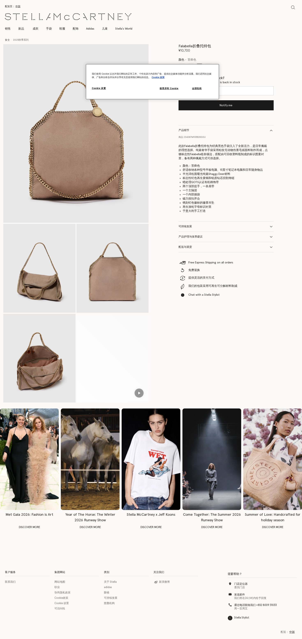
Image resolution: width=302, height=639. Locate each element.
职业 (57, 587)
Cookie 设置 (61, 603)
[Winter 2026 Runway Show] (90, 459)
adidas (108, 587)
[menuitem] (21, 29)
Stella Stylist (241, 617)
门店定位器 (241, 584)
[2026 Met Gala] (29, 459)
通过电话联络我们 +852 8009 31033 (255, 605)
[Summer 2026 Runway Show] (211, 459)
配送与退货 (185, 247)
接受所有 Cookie (169, 88)
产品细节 (184, 130)
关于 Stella (110, 582)
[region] (152, 81)
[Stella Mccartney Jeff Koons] (151, 459)
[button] (76, 133)
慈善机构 (109, 603)
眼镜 (106, 592)
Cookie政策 (61, 598)
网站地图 (59, 582)
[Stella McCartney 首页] (68, 16)
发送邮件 (239, 594)
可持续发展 (185, 226)
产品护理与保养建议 (191, 236)
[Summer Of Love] (272, 459)
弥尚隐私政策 (62, 592)
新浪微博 (164, 582)
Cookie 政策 (158, 77)
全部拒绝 (197, 88)
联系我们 (10, 582)
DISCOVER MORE (29, 527)
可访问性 (59, 608)
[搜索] (293, 7)
